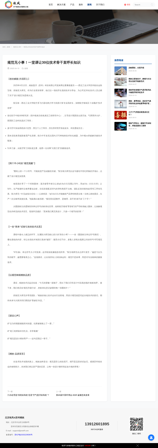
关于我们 (100, 4)
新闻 (89, 4)
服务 (81, 4)
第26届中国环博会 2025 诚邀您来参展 (72, 395)
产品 (72, 4)
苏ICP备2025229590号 (23, 435)
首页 (51, 4)
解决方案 (61, 4)
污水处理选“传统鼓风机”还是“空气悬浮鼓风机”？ (28, 395)
